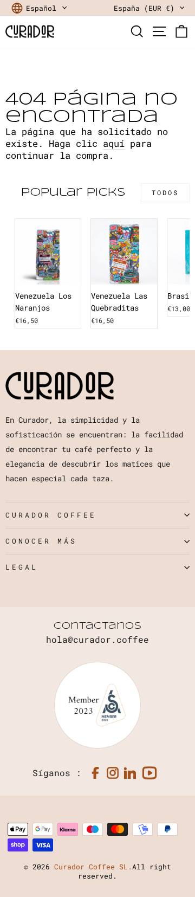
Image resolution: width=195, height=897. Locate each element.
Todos (165, 192)
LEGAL (21, 567)
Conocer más (41, 541)
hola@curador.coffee (97, 639)
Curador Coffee (50, 515)
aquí (114, 143)
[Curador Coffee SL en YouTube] (149, 773)
